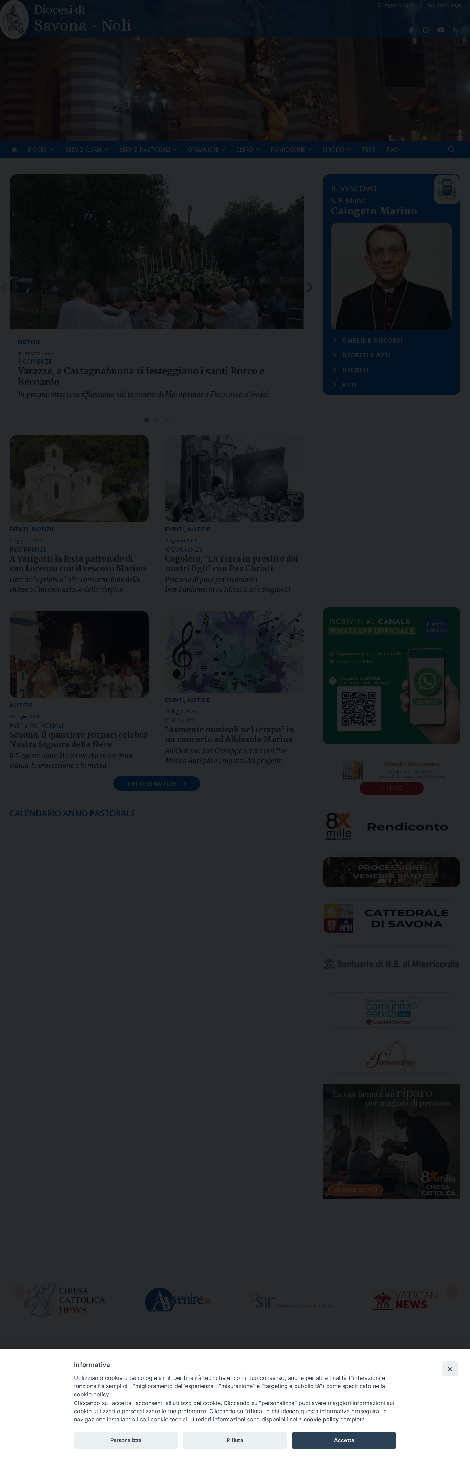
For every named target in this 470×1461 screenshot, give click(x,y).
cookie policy (321, 1419)
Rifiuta (235, 1440)
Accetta (344, 1440)
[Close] (450, 1368)
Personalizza (125, 1440)
